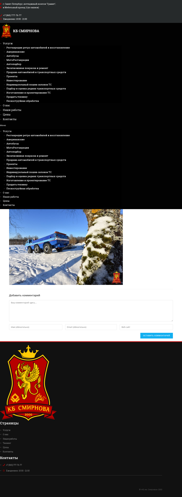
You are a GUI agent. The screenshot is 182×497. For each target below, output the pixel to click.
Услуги (8, 43)
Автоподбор (13, 64)
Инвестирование (16, 80)
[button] (61, 125)
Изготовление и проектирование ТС (28, 92)
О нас (6, 105)
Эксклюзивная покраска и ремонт (27, 68)
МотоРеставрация (17, 59)
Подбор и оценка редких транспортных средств (36, 88)
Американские (15, 51)
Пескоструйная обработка (22, 100)
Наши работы (12, 110)
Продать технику (17, 96)
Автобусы (12, 55)
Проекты (11, 76)
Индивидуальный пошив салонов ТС (29, 84)
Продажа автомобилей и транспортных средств (36, 72)
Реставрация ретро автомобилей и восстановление (38, 47)
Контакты (9, 119)
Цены (7, 114)
